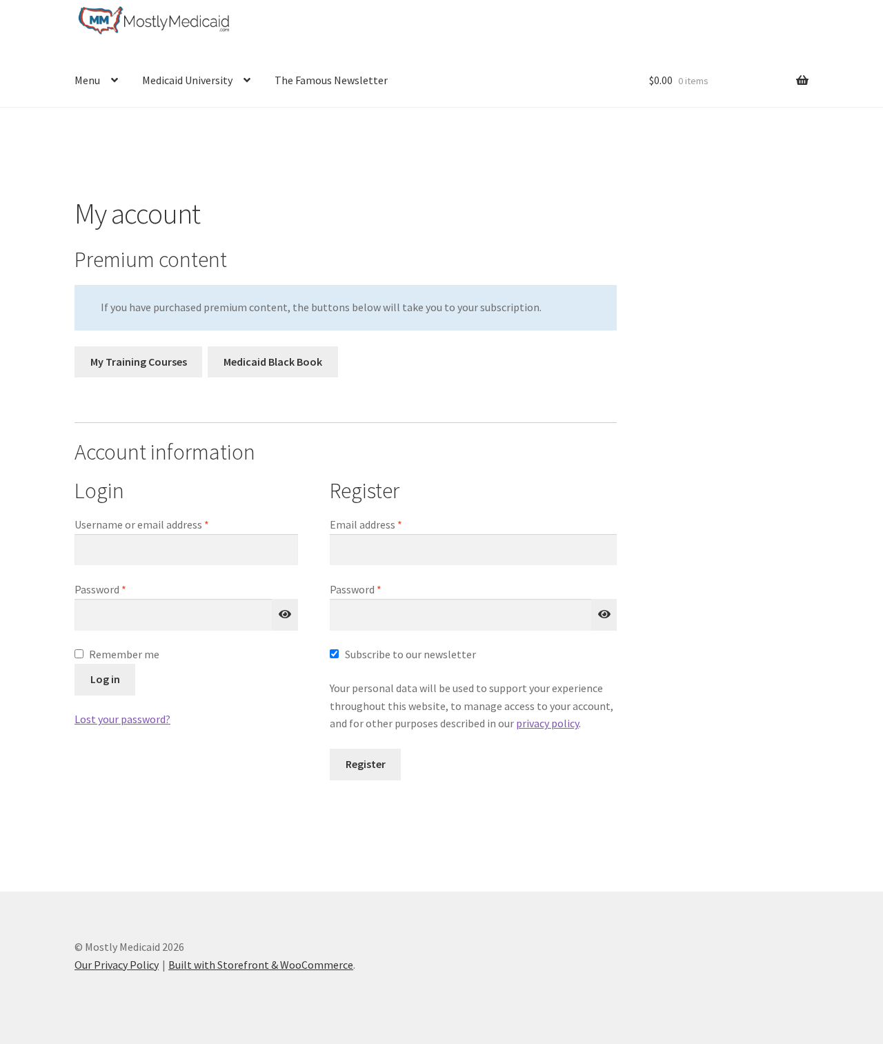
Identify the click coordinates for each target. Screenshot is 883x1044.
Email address (386, 524)
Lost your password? (122, 719)
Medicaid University (187, 80)
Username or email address (162, 524)
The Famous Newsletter (331, 80)
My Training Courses (138, 361)
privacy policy (547, 723)
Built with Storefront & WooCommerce (260, 965)
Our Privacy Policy (117, 965)
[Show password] (285, 615)
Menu (87, 80)
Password (121, 589)
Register (366, 764)
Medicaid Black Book (273, 361)
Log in (105, 679)
